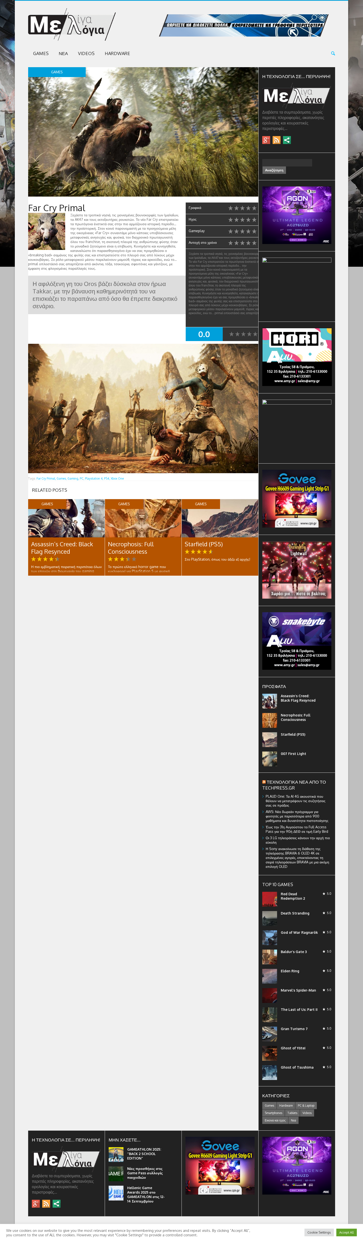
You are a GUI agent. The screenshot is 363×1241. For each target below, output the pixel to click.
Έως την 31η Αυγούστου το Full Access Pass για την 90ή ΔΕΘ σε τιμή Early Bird (297, 829)
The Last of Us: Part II (299, 1009)
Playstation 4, (94, 478)
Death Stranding (295, 913)
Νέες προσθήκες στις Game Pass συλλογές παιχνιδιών (145, 1173)
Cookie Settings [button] (319, 1232)
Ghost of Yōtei (293, 1048)
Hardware (117, 53)
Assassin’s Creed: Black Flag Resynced (62, 547)
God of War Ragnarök (299, 932)
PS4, (107, 478)
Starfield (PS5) (204, 544)
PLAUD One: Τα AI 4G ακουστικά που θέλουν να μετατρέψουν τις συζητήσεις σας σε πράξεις (295, 800)
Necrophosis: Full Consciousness (131, 547)
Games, (62, 478)
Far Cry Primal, (46, 478)
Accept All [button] (346, 1232)
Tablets (292, 1113)
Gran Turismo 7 (294, 1029)
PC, (82, 478)
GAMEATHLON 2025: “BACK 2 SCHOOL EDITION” (144, 1153)
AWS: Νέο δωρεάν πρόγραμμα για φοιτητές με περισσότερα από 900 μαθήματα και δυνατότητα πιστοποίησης (297, 816)
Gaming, (73, 478)
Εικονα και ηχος (275, 1120)
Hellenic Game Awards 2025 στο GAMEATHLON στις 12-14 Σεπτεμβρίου (146, 1194)
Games (41, 53)
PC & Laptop (306, 1105)
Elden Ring (290, 971)
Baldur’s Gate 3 (294, 952)
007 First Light (293, 754)
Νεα (63, 53)
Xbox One (117, 478)
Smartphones (273, 1113)
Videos (86, 53)
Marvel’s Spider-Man (298, 990)
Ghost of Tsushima (297, 1067)
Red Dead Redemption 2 (293, 896)
